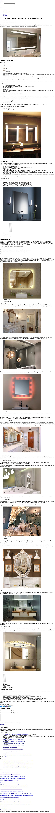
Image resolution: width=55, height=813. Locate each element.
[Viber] (7, 706)
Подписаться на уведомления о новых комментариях (11, 722)
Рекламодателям (8, 809)
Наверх (1, 0)
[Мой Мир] (4, 706)
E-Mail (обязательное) (15, 712)
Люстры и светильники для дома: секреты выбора (10, 774)
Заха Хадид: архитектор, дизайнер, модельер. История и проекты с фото (14, 786)
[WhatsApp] (8, 706)
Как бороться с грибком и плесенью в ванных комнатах (13, 761)
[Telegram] (10, 706)
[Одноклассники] (2, 706)
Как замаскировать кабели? (8, 765)
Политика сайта (3, 807)
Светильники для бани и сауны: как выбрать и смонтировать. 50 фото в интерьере (16, 795)
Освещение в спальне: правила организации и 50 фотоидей (13, 764)
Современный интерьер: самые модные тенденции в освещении (12, 778)
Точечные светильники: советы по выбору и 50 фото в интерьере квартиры (17, 734)
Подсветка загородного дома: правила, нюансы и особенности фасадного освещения (18, 760)
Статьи (6, 756)
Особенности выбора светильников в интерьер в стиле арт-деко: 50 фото (16, 762)
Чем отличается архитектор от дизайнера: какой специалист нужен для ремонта (17, 767)
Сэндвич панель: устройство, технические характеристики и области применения (18, 763)
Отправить (2, 724)
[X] (5, 706)
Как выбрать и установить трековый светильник (10, 799)
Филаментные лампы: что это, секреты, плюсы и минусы (11, 791)
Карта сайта (2, 809)
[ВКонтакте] (1, 706)
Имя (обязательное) (15, 710)
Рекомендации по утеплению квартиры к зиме (9, 782)
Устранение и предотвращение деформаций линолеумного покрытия (15, 766)
